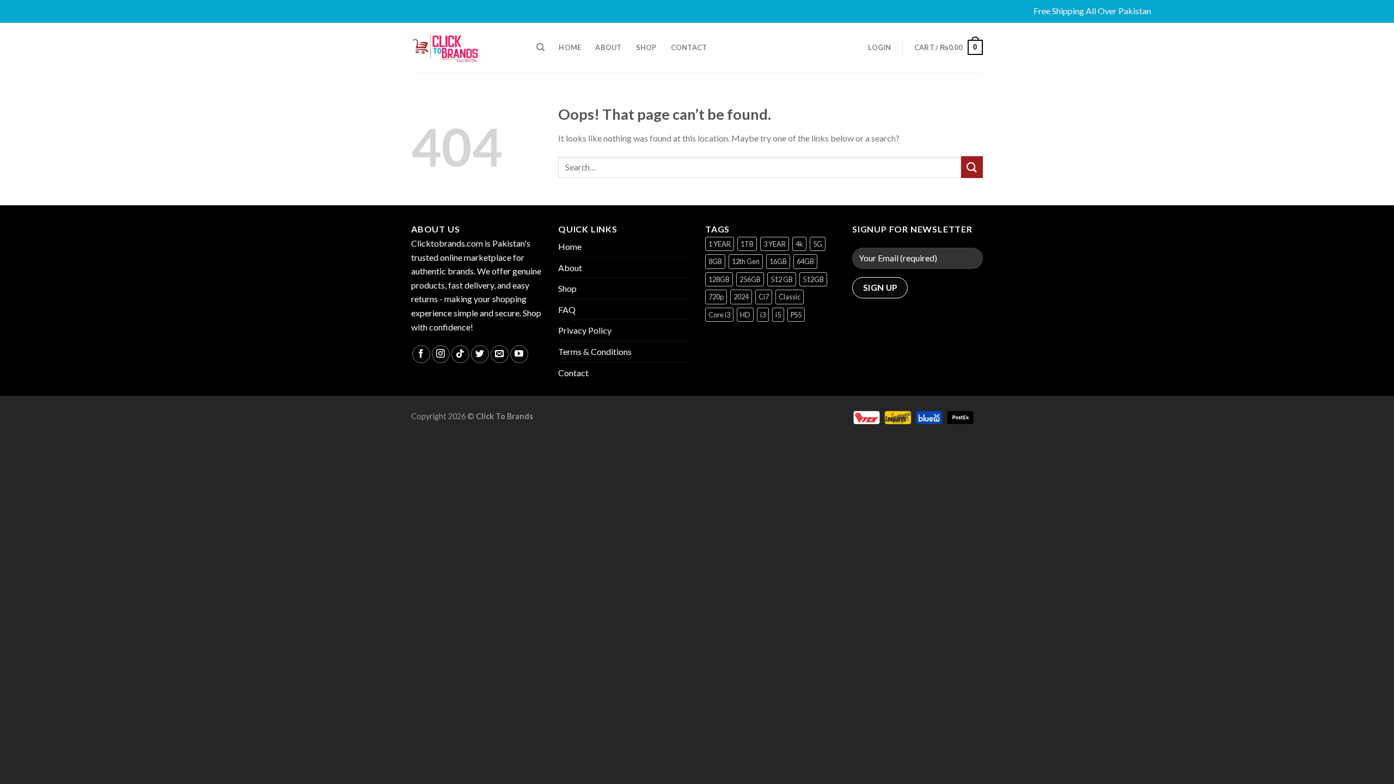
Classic (789, 296)
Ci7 (764, 296)
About (608, 47)
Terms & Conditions (595, 351)
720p (716, 296)
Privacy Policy (585, 330)
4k (799, 244)
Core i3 (719, 314)
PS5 (796, 314)
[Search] (540, 47)
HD (745, 314)
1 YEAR (719, 244)
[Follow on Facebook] (421, 354)
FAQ (567, 309)
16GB (778, 261)
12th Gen (746, 261)
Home (570, 47)
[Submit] (972, 166)
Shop (646, 47)
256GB (750, 279)
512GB (813, 279)
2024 (741, 296)
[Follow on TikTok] (460, 354)
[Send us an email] (500, 354)
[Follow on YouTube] (519, 354)
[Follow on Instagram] (441, 354)
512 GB (782, 279)
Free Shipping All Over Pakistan (1077, 10)
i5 (778, 314)
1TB (747, 244)
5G (817, 244)
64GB (805, 261)
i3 (763, 314)
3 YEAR (774, 244)
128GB (719, 279)
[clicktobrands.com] (465, 47)
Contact (689, 47)
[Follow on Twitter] (480, 354)
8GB (715, 261)
